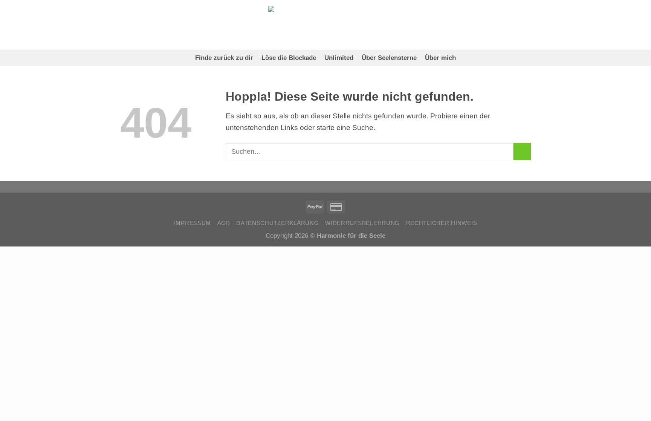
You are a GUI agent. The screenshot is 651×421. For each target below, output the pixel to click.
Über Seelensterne (389, 57)
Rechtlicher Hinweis (441, 223)
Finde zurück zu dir (224, 57)
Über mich (440, 57)
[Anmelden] (483, 25)
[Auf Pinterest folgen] (126, 24)
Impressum (192, 223)
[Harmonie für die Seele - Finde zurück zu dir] (325, 24)
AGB (223, 223)
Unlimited (338, 57)
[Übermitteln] (522, 151)
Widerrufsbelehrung (362, 223)
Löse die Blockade (288, 57)
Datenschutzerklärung (277, 223)
